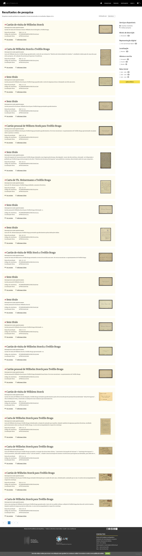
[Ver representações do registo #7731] (105, 451)
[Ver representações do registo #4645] (105, 186)
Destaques (124, 3)
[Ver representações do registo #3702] (105, 351)
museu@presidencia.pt (111, 545)
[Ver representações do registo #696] (105, 29)
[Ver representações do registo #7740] (105, 426)
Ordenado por (103, 16)
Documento (124, 35)
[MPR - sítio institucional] (107, 528)
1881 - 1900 (124, 74)
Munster (123, 51)
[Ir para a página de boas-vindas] (101, 3)
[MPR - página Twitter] (112, 528)
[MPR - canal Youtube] (114, 528)
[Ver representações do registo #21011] (105, 234)
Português (123, 59)
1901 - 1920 (123, 77)
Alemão (123, 64)
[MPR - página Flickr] (116, 528)
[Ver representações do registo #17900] (105, 130)
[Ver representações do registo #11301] (105, 326)
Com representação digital (127, 43)
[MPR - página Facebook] (109, 528)
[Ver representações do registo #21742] (105, 373)
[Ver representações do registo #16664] (105, 81)
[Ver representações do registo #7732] (105, 477)
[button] (132, 3)
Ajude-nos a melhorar (69, 529)
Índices (115, 3)
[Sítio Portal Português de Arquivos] (63, 540)
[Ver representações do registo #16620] (105, 209)
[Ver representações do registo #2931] (105, 57)
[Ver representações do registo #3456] (105, 257)
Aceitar (108, 553)
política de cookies (99, 553)
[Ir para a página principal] (9, 3)
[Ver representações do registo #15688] (105, 106)
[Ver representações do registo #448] (105, 396)
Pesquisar (107, 3)
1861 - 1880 (124, 72)
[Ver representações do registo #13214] (105, 160)
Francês (123, 61)
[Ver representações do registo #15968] (105, 304)
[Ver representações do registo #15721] (105, 281)
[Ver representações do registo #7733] (105, 503)
